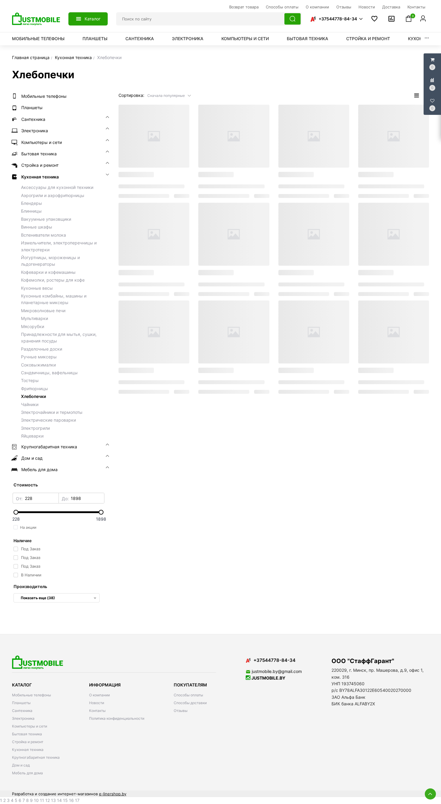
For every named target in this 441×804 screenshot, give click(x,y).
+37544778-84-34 (338, 18)
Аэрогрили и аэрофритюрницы (52, 195)
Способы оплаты (188, 695)
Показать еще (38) (38, 598)
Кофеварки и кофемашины (48, 272)
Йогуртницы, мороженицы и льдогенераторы (50, 261)
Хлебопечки (33, 396)
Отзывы (181, 710)
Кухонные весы (37, 288)
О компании (99, 695)
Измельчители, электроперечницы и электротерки (59, 246)
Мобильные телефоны (38, 38)
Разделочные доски (41, 348)
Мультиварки (34, 318)
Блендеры (31, 203)
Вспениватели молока (43, 235)
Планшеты (94, 38)
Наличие (23, 540)
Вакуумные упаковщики (46, 219)
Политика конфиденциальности (116, 718)
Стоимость (26, 484)
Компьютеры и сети (245, 38)
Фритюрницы (34, 388)
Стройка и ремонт (368, 38)
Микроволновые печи (43, 310)
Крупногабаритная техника (36, 757)
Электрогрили (35, 428)
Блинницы (31, 211)
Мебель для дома (27, 773)
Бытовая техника (307, 38)
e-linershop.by (112, 793)
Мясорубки (32, 326)
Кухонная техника (28, 749)
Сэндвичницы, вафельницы (49, 372)
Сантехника (139, 38)
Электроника (187, 38)
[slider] (58, 512)
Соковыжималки (38, 364)
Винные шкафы (36, 226)
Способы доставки (190, 703)
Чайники (29, 404)
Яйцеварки (32, 435)
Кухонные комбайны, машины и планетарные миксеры (53, 299)
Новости (96, 703)
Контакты (97, 710)
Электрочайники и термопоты (51, 412)
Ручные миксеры (39, 356)
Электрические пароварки (48, 420)
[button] (336, 19)
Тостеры (30, 380)
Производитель (30, 586)
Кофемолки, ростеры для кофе (53, 279)
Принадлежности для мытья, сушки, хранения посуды (59, 337)
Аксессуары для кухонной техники (57, 187)
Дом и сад (21, 765)
